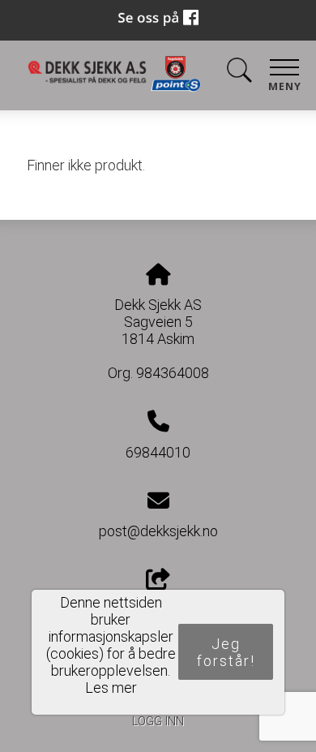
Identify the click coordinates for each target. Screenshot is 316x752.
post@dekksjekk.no (158, 530)
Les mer (111, 687)
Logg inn (158, 721)
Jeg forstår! (226, 652)
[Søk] (239, 73)
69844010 (158, 452)
